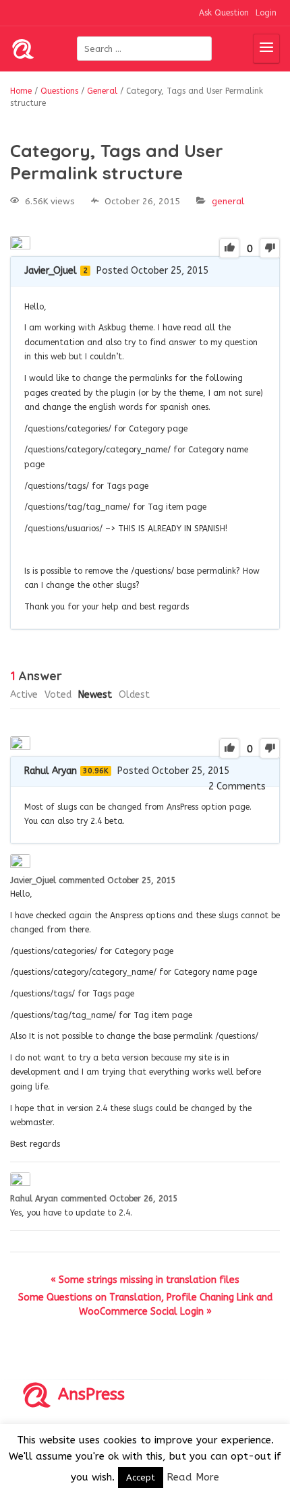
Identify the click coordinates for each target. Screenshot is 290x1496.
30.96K (96, 771)
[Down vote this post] (270, 248)
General (228, 201)
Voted (58, 694)
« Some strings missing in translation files (145, 1280)
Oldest (134, 694)
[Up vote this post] (229, 248)
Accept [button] (140, 1477)
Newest (95, 694)
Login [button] (266, 13)
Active (24, 694)
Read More (193, 1477)
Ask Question (224, 13)
